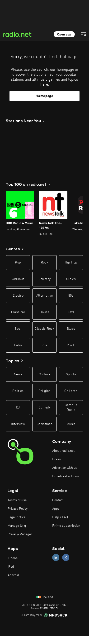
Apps (56, 508)
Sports (71, 374)
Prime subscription (66, 525)
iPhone (13, 558)
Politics (18, 391)
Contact (58, 500)
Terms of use (17, 500)
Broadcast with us (65, 476)
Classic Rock (44, 328)
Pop (18, 262)
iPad (11, 566)
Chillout (18, 279)
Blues (71, 328)
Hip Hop (71, 262)
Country (44, 279)
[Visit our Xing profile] (66, 557)
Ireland (47, 597)
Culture (44, 374)
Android (13, 575)
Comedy (44, 407)
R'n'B (71, 345)
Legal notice (16, 517)
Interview (18, 424)
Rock (44, 262)
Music (70, 424)
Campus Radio (71, 408)
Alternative (44, 295)
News (18, 374)
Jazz (71, 312)
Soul (18, 328)
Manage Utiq (17, 525)
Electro (18, 295)
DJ (18, 407)
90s (44, 345)
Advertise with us (64, 467)
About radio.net (63, 450)
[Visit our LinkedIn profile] (56, 557)
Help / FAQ (60, 517)
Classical (18, 312)
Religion (44, 391)
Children (71, 391)
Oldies (71, 279)
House (44, 312)
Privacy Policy (18, 508)
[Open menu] (83, 34)
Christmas (44, 424)
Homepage (44, 96)
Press (56, 459)
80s (71, 295)
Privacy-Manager (20, 534)
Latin (18, 345)
